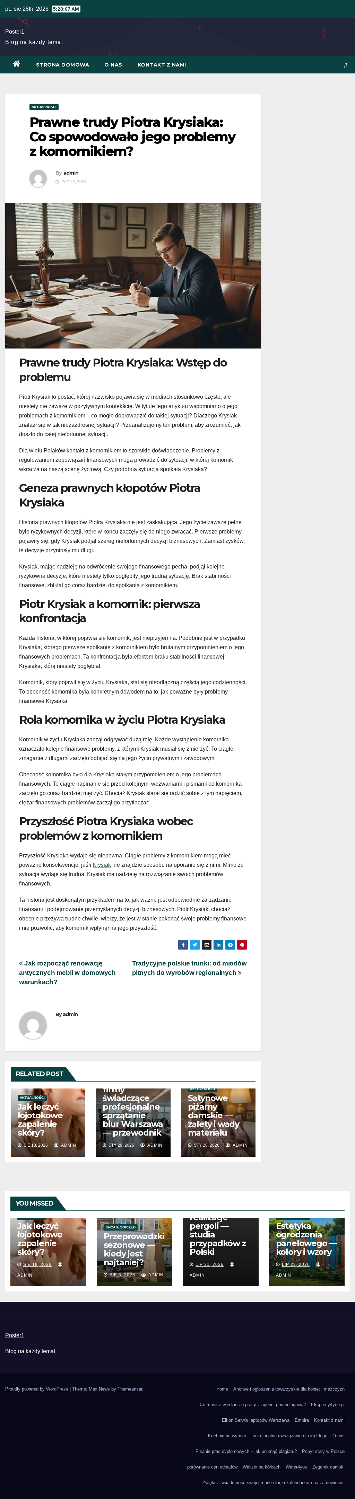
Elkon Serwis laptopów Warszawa (255, 1420)
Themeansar (130, 1389)
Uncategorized (121, 1227)
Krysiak (102, 865)
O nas (113, 65)
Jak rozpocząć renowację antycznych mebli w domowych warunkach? (67, 973)
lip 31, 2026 (210, 1264)
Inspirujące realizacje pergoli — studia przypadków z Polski (218, 1230)
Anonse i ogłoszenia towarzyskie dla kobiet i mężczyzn (289, 1389)
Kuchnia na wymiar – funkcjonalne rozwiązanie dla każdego (267, 1435)
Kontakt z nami (162, 65)
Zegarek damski (328, 1467)
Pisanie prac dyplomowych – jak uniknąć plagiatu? (246, 1451)
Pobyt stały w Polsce (323, 1451)
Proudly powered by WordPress (37, 1389)
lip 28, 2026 (296, 1264)
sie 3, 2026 (122, 1274)
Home (222, 1389)
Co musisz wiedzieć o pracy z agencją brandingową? (253, 1404)
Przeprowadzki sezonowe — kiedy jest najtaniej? (134, 1249)
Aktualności (44, 107)
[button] (345, 65)
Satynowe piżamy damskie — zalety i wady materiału (213, 1115)
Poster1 (14, 32)
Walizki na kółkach (261, 1467)
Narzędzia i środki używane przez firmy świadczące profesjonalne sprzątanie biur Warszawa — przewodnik (133, 1098)
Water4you (296, 1467)
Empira (302, 1420)
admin (71, 173)
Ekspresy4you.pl (328, 1404)
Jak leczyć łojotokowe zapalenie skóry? (40, 1120)
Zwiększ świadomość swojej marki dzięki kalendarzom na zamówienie (273, 1482)
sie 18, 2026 (37, 1264)
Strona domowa (62, 65)
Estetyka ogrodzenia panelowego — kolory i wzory (306, 1239)
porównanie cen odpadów (212, 1467)
